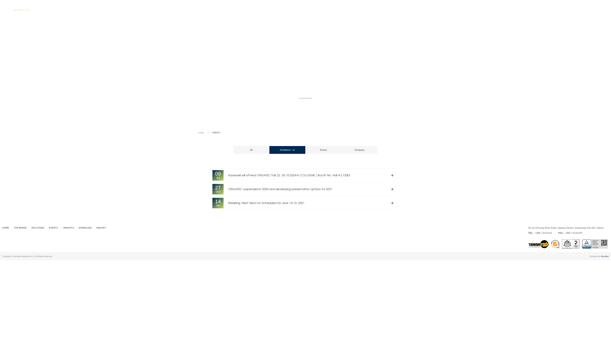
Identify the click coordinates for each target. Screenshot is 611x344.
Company (359, 150)
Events (323, 150)
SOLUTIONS (505, 7)
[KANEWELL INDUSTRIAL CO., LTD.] (17, 8)
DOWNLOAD (566, 7)
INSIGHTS (545, 7)
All (251, 150)
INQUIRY (588, 7)
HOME (464, 7)
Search (602, 8)
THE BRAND (483, 7)
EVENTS (526, 7)
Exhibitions (285, 150)
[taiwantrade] (568, 244)
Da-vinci (605, 256)
